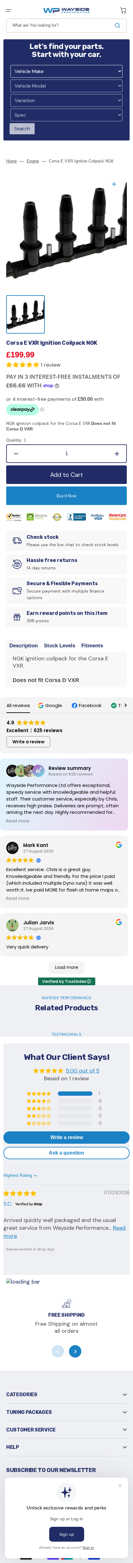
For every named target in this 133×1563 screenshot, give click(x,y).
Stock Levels (59, 646)
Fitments (92, 646)
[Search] (119, 25)
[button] (8, 10)
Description (23, 646)
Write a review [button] (28, 742)
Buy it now (66, 496)
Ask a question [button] (66, 1152)
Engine (33, 161)
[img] (19, 1193)
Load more (66, 967)
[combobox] (66, 25)
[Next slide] (75, 1351)
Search (22, 128)
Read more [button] (17, 821)
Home (11, 161)
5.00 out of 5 (83, 1070)
